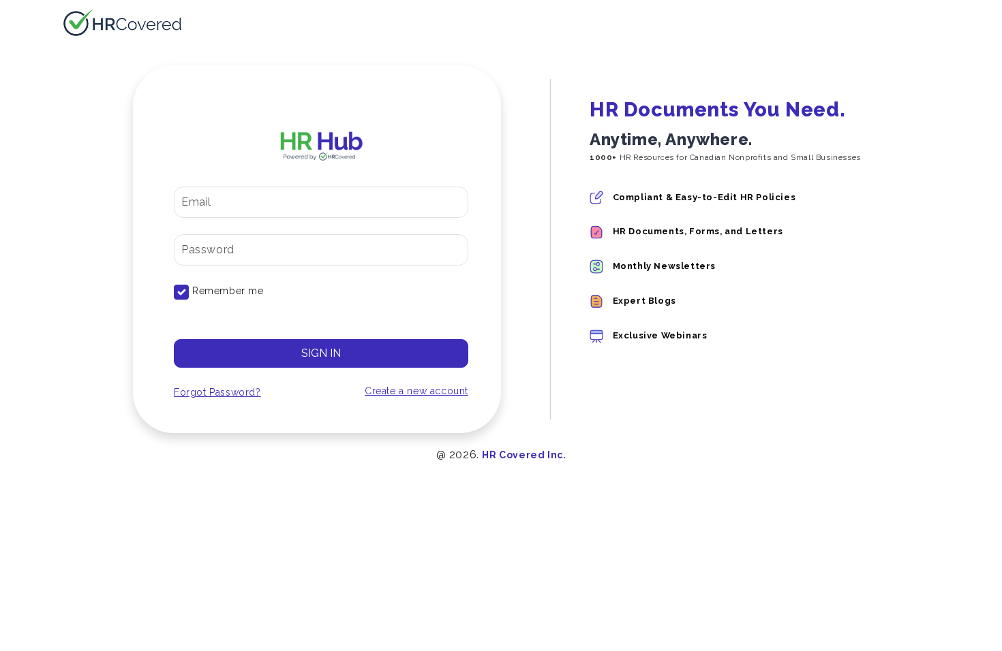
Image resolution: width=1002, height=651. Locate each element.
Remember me (228, 290)
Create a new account (416, 390)
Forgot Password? (217, 392)
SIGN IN (321, 353)
